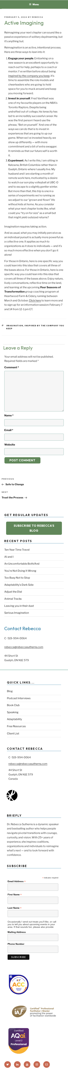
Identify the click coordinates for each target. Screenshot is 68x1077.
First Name (15, 894)
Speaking (12, 712)
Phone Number (16, 944)
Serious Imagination (16, 612)
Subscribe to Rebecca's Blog (34, 528)
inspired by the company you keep (29, 75)
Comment (11, 367)
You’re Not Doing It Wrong (20, 570)
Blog (10, 691)
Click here (35, 300)
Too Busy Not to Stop (17, 577)
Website (9, 444)
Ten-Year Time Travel (17, 549)
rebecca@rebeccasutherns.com (23, 647)
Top (64, 1072)
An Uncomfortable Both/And (21, 563)
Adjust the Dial (13, 591)
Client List (13, 733)
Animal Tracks (13, 598)
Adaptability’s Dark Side (19, 584)
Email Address (17, 881)
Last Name (14, 907)
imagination (14, 325)
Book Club (13, 705)
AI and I (9, 556)
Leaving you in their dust (19, 605)
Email (8, 430)
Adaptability (14, 719)
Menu (36, 4)
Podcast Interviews (19, 698)
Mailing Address (17, 932)
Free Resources (16, 726)
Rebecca (37, 17)
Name (9, 415)
